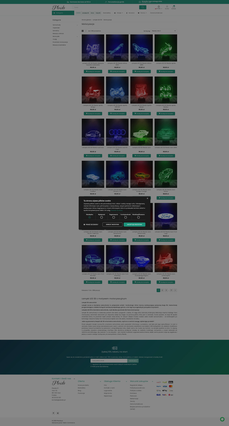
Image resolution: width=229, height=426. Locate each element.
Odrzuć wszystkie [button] (112, 224)
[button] (91, 224)
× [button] (147, 198)
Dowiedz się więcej (116, 210)
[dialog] (114, 213)
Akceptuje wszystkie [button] (134, 224)
